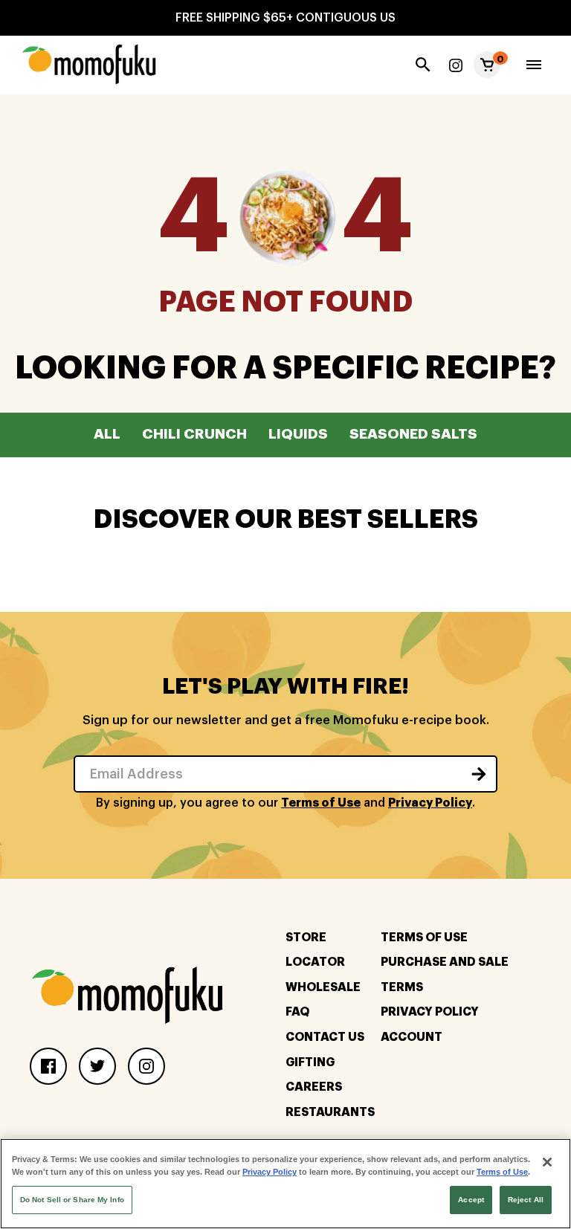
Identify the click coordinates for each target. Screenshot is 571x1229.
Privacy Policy (430, 803)
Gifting (310, 1062)
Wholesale (323, 987)
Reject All (525, 1200)
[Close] (547, 1162)
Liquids (298, 434)
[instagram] (455, 64)
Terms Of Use (424, 937)
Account (411, 1037)
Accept (471, 1200)
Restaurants (330, 1112)
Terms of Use (321, 803)
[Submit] (478, 774)
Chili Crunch (194, 434)
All (107, 434)
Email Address (136, 774)
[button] (487, 64)
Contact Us (325, 1037)
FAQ (297, 1012)
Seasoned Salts (413, 434)
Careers (314, 1087)
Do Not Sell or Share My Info (72, 1200)
